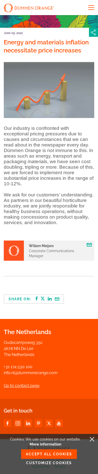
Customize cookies (49, 463)
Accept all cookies (49, 454)
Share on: (21, 299)
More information (45, 444)
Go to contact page (21, 385)
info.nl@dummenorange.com (31, 372)
